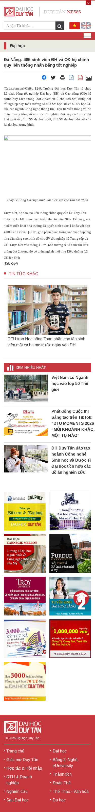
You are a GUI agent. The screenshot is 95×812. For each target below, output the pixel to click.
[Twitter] (53, 79)
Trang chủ (15, 751)
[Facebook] (44, 79)
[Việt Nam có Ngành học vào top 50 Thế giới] (26, 388)
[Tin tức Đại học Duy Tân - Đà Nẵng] (42, 11)
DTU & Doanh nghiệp (19, 780)
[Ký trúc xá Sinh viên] (25, 638)
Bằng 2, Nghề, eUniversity (66, 763)
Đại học (60, 751)
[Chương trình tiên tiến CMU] (25, 553)
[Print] (62, 79)
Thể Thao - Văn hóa (71, 791)
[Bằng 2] (70, 596)
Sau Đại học (17, 800)
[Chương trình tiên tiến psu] (70, 511)
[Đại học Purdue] (70, 553)
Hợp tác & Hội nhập (24, 768)
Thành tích (62, 774)
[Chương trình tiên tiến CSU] (25, 511)
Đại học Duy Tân (28, 738)
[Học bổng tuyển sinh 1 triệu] (70, 638)
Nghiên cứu (17, 791)
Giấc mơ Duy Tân (22, 760)
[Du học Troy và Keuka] (25, 596)
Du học (59, 800)
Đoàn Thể (62, 783)
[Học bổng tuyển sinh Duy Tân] (25, 681)
